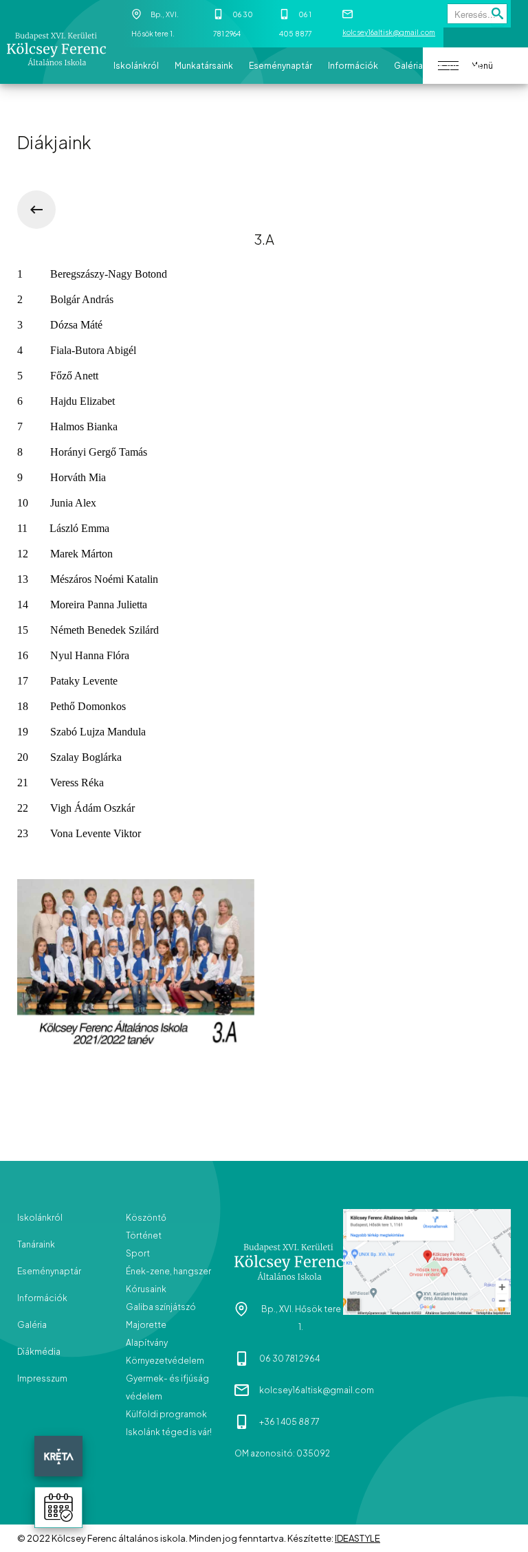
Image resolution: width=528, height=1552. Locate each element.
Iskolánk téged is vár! (169, 1432)
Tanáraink (36, 1244)
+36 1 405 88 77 (289, 1422)
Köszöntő (146, 1217)
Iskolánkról (40, 1217)
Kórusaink (146, 1289)
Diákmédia (38, 1351)
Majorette (146, 1325)
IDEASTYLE (357, 1538)
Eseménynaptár (49, 1271)
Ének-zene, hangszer (168, 1271)
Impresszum (42, 1378)
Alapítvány (147, 1343)
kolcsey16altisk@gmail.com (388, 32)
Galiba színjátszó (161, 1307)
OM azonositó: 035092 (282, 1453)
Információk (42, 1298)
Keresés (498, 17)
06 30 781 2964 (289, 1358)
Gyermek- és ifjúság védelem (167, 1387)
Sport (138, 1253)
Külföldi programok (166, 1414)
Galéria (32, 1325)
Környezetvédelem (165, 1360)
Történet (144, 1235)
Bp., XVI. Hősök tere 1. (301, 1318)
